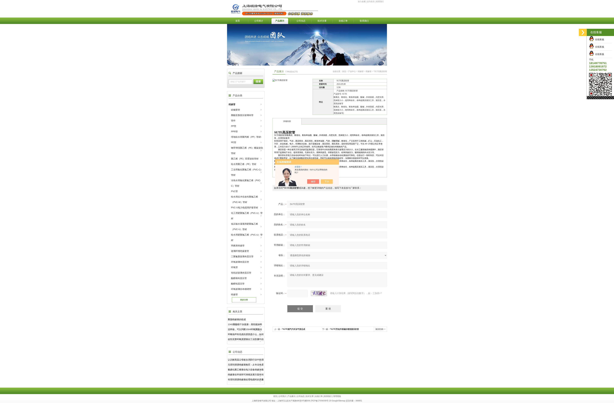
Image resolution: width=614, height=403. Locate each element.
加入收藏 (362, 1)
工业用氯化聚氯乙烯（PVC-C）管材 (247, 172)
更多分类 (244, 300)
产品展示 (279, 20)
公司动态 (300, 20)
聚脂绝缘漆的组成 (237, 319)
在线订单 (343, 20)
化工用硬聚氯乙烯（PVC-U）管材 (247, 216)
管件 (233, 120)
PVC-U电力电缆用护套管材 (244, 207)
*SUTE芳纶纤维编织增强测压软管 (344, 329)
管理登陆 (337, 396)
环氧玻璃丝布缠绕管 (241, 289)
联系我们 (380, 1)
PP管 (233, 126)
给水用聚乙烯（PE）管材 (243, 164)
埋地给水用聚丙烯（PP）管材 (246, 137)
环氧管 (234, 267)
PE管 (233, 142)
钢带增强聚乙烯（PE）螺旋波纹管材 (247, 151)
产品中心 (352, 71)
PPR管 (234, 131)
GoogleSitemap (338, 401)
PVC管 (234, 191)
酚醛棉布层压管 (239, 278)
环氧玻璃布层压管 (240, 262)
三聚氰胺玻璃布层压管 (242, 256)
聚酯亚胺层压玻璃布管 (242, 115)
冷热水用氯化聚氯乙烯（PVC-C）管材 (246, 183)
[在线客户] (583, 32)
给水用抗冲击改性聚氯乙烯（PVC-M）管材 (244, 199)
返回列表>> (380, 329)
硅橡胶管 (235, 109)
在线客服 (599, 39)
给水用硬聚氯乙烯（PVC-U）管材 (247, 237)
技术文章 (322, 20)
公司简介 (258, 20)
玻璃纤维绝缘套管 (240, 251)
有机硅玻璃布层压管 (241, 272)
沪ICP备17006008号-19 (321, 401)
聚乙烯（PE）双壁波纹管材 (245, 158)
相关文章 (237, 311)
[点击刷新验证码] (319, 293)
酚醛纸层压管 (237, 283)
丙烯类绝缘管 (237, 245)
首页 (237, 20)
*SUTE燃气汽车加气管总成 (293, 329)
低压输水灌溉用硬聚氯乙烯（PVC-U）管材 (244, 227)
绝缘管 (232, 104)
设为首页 (371, 1)
